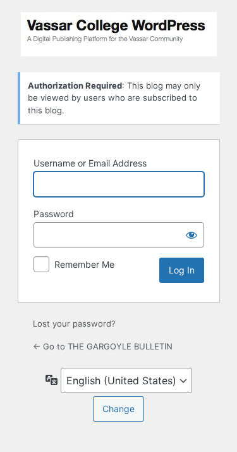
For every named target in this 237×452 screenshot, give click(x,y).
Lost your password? (74, 323)
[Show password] (191, 235)
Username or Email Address (90, 163)
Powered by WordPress (119, 34)
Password (53, 213)
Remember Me (84, 264)
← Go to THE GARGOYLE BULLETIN (103, 346)
